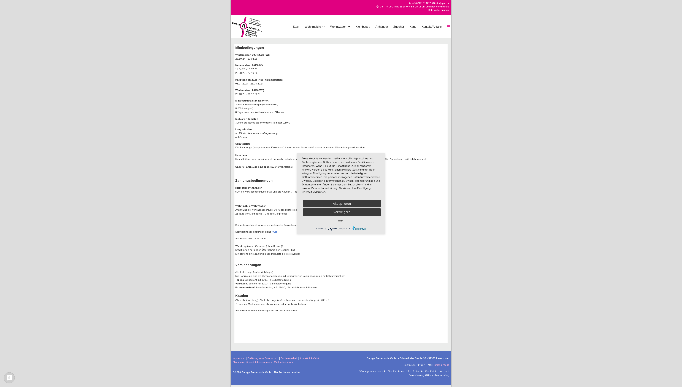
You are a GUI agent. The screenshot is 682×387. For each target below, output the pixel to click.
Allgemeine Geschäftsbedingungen (252, 362)
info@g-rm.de (442, 3)
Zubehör (398, 26)
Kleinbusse (363, 26)
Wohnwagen (338, 26)
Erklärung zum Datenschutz (262, 358)
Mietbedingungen (284, 362)
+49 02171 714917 (421, 3)
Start (296, 26)
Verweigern (341, 212)
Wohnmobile (313, 26)
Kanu (413, 26)
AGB (274, 231)
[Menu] (449, 26)
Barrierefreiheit (289, 358)
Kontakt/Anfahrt (432, 26)
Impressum (239, 358)
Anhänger (381, 26)
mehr (342, 220)
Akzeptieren (342, 203)
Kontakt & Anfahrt (309, 358)
